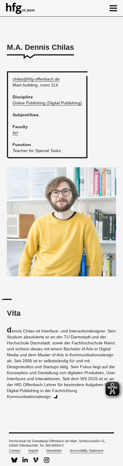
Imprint (33, 450)
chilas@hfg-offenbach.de (36, 79)
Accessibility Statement (86, 450)
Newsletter (54, 450)
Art (15, 132)
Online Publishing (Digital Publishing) (47, 102)
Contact (14, 450)
